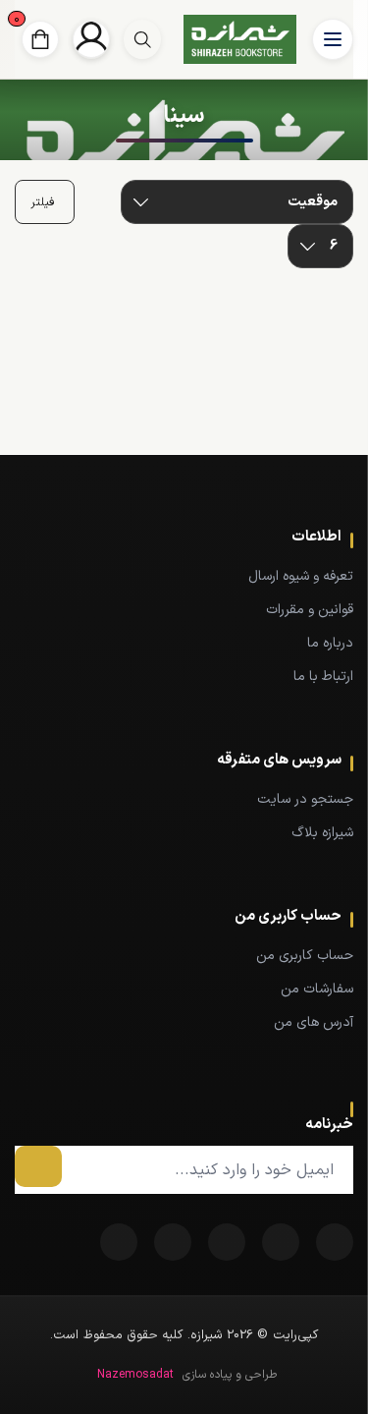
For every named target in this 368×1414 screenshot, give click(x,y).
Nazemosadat (135, 1375)
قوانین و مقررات (309, 609)
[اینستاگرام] (118, 1242)
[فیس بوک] (334, 1242)
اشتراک (38, 1166)
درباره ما (330, 643)
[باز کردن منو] (332, 39)
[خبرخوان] (226, 1242)
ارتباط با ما (323, 676)
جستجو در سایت (305, 799)
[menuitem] (184, 576)
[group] (142, 39)
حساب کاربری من (304, 955)
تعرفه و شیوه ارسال (300, 576)
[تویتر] (280, 1242)
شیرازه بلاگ (322, 832)
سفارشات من (317, 989)
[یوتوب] (172, 1242)
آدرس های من (313, 1022)
